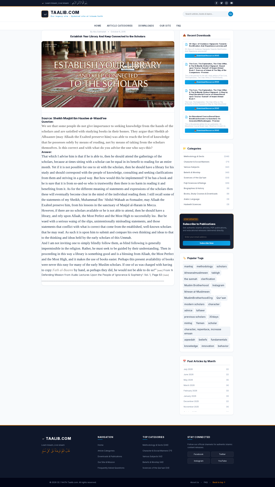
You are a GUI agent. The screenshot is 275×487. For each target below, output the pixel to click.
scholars (222, 266)
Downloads (146, 25)
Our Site (165, 25)
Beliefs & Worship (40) (153, 462)
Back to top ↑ (219, 482)
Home (97, 25)
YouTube (222, 461)
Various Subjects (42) (152, 456)
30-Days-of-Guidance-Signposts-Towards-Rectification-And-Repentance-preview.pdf (208, 45)
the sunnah (190, 279)
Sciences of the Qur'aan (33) (156, 468)
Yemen (200, 323)
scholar (212, 323)
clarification (208, 279)
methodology (205, 266)
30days (213, 316)
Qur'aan (221, 297)
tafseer (200, 310)
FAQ (178, 25)
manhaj (188, 266)
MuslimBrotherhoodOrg (198, 297)
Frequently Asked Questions (111, 468)
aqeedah (189, 339)
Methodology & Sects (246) (155, 445)
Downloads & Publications (110, 456)
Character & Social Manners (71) (157, 451)
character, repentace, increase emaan (202, 331)
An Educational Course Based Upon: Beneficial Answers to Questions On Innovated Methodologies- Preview (204, 118)
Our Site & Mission (106, 462)
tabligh (216, 272)
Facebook (198, 454)
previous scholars (194, 316)
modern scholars (194, 304)
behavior (223, 346)
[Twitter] (221, 3)
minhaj (188, 323)
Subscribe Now (206, 243)
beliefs (203, 339)
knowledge (191, 346)
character (214, 304)
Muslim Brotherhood (196, 285)
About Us (194, 482)
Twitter (222, 454)
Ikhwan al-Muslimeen (197, 291)
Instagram (218, 285)
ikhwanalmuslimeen (196, 272)
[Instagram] (226, 3)
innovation (208, 346)
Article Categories (120, 25)
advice (188, 310)
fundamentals (219, 339)
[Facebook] (216, 3)
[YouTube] (231, 3)
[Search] (230, 14)
